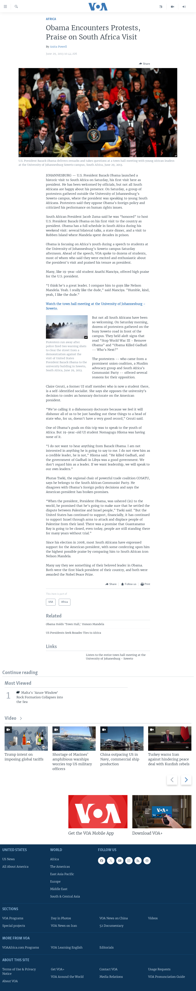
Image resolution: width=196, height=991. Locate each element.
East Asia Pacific (62, 874)
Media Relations (111, 977)
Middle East (58, 889)
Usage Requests (159, 969)
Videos (153, 918)
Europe (55, 881)
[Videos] (172, 7)
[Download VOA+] (161, 811)
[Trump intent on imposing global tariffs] (26, 738)
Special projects (13, 926)
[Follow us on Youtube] (119, 860)
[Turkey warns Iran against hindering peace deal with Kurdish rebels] (169, 738)
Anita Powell (58, 46)
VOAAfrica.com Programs (20, 947)
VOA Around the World (67, 977)
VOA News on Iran (64, 926)
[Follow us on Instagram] (128, 860)
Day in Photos (61, 918)
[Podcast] (147, 860)
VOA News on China (114, 918)
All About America (15, 866)
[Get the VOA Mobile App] (97, 811)
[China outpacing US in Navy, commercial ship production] (122, 738)
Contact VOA (109, 969)
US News (8, 859)
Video (10, 718)
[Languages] (161, 7)
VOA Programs (12, 918)
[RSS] (138, 860)
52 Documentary (111, 926)
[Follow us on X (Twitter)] (110, 860)
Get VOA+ (58, 969)
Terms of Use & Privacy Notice (19, 971)
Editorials (107, 947)
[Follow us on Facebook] (101, 860)
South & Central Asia (65, 896)
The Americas (60, 866)
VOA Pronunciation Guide (166, 977)
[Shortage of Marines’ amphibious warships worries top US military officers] (74, 738)
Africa (51, 19)
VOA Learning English (66, 947)
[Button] (144, 63)
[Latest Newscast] (184, 7)
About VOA (10, 981)
